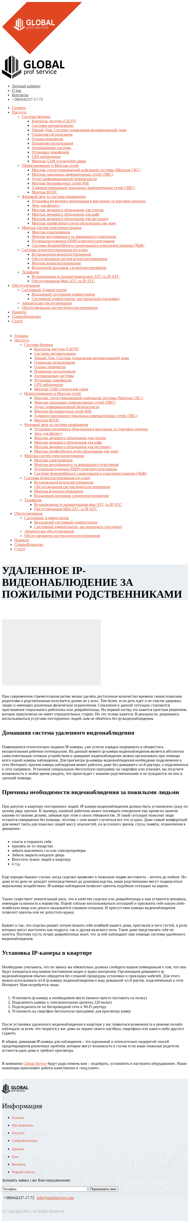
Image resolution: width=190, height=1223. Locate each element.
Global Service (35, 1063)
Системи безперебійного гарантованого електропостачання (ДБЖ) (88, 245)
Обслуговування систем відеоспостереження (69, 259)
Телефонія (30, 272)
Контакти (19, 1164)
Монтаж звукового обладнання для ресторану (70, 219)
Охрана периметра (47, 139)
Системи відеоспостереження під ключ (55, 250)
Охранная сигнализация (52, 134)
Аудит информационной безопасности (64, 179)
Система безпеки (36, 117)
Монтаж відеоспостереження (56, 263)
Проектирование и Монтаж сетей (50, 165)
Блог (15, 1157)
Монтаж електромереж (51, 232)
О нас (17, 90)
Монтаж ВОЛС (44, 192)
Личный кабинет (26, 86)
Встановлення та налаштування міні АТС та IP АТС (75, 276)
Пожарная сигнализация (52, 143)
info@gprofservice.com (55, 1198)
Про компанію (22, 1125)
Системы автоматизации (52, 125)
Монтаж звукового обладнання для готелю (68, 210)
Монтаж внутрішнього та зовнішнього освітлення (74, 236)
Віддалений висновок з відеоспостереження (69, 268)
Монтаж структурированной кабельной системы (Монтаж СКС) (86, 170)
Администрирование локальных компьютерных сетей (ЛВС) (83, 188)
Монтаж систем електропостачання (51, 228)
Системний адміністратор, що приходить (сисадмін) (75, 299)
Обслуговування (26, 285)
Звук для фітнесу (46, 205)
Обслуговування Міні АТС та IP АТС (63, 281)
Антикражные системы (51, 148)
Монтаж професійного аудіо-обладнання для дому (74, 223)
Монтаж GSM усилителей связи (59, 161)
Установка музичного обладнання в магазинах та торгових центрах (89, 201)
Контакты (20, 95)
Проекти (19, 312)
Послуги (19, 112)
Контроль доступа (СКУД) (54, 121)
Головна (19, 108)
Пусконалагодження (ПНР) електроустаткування (73, 241)
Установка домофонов (50, 152)
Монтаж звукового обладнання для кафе (65, 214)
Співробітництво (26, 316)
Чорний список (23, 1172)
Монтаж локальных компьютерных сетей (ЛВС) (72, 174)
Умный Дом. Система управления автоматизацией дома (79, 130)
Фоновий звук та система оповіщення (54, 196)
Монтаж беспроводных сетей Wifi (60, 183)
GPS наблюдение (46, 156)
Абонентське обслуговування (46, 303)
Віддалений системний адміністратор (63, 294)
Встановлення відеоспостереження (61, 254)
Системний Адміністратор (44, 290)
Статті (17, 321)
